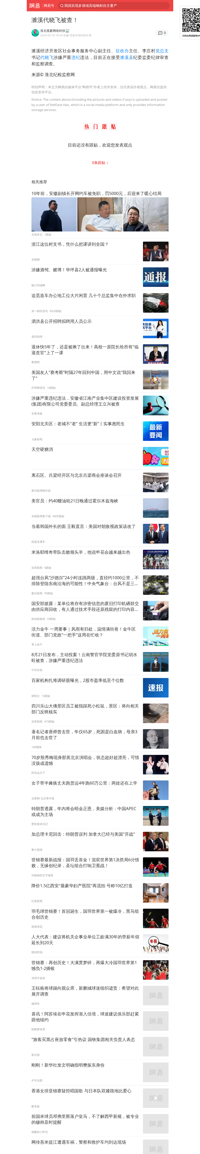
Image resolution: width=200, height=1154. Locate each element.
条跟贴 (99, 162)
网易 (34, 5)
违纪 (75, 57)
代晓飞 (47, 57)
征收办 (122, 50)
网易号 (49, 5)
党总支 (162, 50)
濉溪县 (126, 57)
